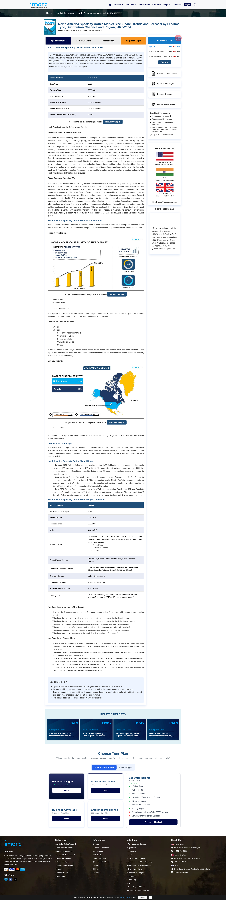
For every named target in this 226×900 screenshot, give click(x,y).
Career (97, 844)
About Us (156, 5)
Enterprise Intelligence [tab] (104, 811)
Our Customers (100, 858)
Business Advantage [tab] (64, 811)
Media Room (144, 5)
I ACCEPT (143, 897)
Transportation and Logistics (138, 890)
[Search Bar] (195, 5)
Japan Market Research (65, 851)
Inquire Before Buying (166, 104)
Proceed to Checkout (153, 822)
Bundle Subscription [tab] (104, 767)
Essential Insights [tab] (63, 783)
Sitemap (97, 873)
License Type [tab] (125, 767)
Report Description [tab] (58, 41)
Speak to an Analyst (165, 84)
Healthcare (132, 876)
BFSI (130, 855)
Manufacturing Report (64, 865)
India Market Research (64, 848)
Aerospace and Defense (137, 844)
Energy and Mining (135, 869)
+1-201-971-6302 (180, 851)
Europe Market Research (65, 855)
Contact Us (178, 5)
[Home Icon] (109, 4)
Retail (130, 883)
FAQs (96, 865)
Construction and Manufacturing (140, 862)
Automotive (132, 851)
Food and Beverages (136, 873)
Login (187, 5)
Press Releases (62, 873)
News (96, 869)
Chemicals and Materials (137, 858)
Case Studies (61, 876)
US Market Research (64, 858)
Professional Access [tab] (103, 783)
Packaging (132, 880)
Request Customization (167, 73)
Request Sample (112, 121)
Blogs (58, 869)
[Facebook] (10, 879)
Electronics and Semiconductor (139, 865)
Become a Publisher (101, 862)
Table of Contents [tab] (83, 41)
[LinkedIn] (6, 879)
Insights (166, 5)
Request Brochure (164, 94)
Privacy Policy (125, 897)
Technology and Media (136, 887)
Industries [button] (130, 5)
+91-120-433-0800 (181, 872)
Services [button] (117, 5)
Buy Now (164, 62)
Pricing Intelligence (63, 862)
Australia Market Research (66, 844)
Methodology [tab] (108, 41)
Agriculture (132, 848)
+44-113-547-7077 (181, 862)
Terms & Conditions (101, 848)
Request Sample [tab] (133, 41)
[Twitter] (15, 879)
